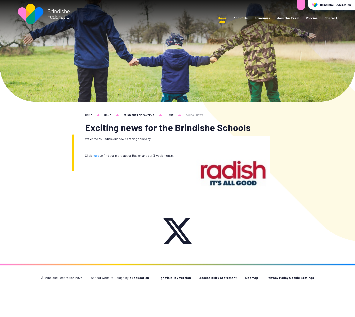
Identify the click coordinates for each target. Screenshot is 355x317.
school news (194, 115)
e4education (139, 277)
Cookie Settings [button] (301, 277)
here (96, 155)
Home (88, 115)
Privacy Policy (278, 277)
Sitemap (251, 277)
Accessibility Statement (218, 277)
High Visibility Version (174, 277)
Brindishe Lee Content (139, 115)
